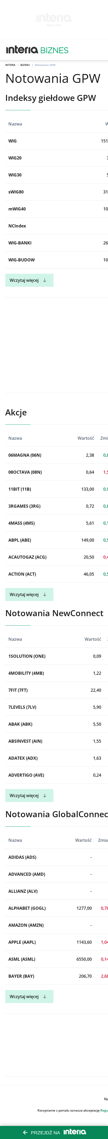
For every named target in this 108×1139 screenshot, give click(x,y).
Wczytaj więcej (24, 280)
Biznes (25, 65)
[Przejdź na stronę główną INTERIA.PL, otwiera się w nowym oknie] (22, 49)
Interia (10, 65)
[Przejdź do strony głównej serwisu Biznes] (54, 49)
